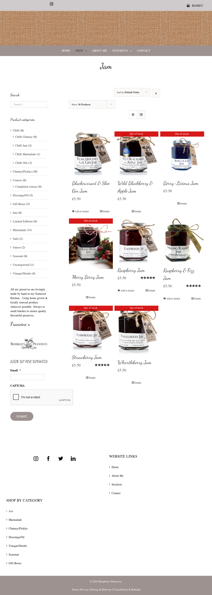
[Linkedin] (73, 458)
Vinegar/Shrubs (22, 273)
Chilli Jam (21, 145)
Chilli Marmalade (25, 154)
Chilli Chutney (24, 137)
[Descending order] (156, 93)
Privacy (84, 589)
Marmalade (19, 230)
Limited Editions (23, 221)
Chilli (16, 130)
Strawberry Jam (87, 357)
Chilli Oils (21, 163)
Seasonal (18, 256)
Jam (15, 213)
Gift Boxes (19, 204)
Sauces (17, 247)
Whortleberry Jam (134, 362)
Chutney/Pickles (22, 171)
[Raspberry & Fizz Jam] (182, 240)
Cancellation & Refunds (127, 589)
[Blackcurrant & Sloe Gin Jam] (91, 153)
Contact (116, 493)
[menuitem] (195, 5)
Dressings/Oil (21, 195)
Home (115, 467)
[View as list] (141, 115)
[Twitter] (61, 458)
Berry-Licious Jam (180, 183)
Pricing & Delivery (101, 589)
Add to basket (82, 211)
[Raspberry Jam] (136, 240)
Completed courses (26, 186)
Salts (15, 239)
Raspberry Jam (131, 270)
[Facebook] (48, 458)
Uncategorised (21, 265)
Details (106, 211)
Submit (21, 416)
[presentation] (41, 397)
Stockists (117, 484)
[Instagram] (36, 458)
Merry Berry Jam (88, 277)
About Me (117, 476)
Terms (75, 589)
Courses (17, 180)
